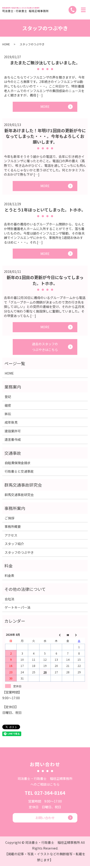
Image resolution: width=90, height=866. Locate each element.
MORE (45, 106)
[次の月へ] (79, 634)
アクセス (11, 535)
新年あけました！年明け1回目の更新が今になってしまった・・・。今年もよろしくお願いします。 (45, 136)
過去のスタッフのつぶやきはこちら (45, 347)
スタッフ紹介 (14, 543)
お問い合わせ (45, 817)
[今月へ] (67, 634)
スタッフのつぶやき (19, 552)
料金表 (9, 575)
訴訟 (8, 413)
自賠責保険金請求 (17, 462)
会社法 (9, 599)
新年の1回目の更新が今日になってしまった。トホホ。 (45, 280)
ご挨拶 (9, 518)
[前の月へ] (56, 634)
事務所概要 (13, 526)
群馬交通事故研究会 (19, 494)
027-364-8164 (49, 792)
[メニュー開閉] (83, 10)
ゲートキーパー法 (17, 607)
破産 (8, 405)
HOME (6, 44)
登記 (8, 396)
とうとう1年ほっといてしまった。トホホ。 (45, 210)
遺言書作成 (13, 439)
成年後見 (11, 422)
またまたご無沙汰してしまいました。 (45, 63)
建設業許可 (13, 431)
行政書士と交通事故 (19, 471)
